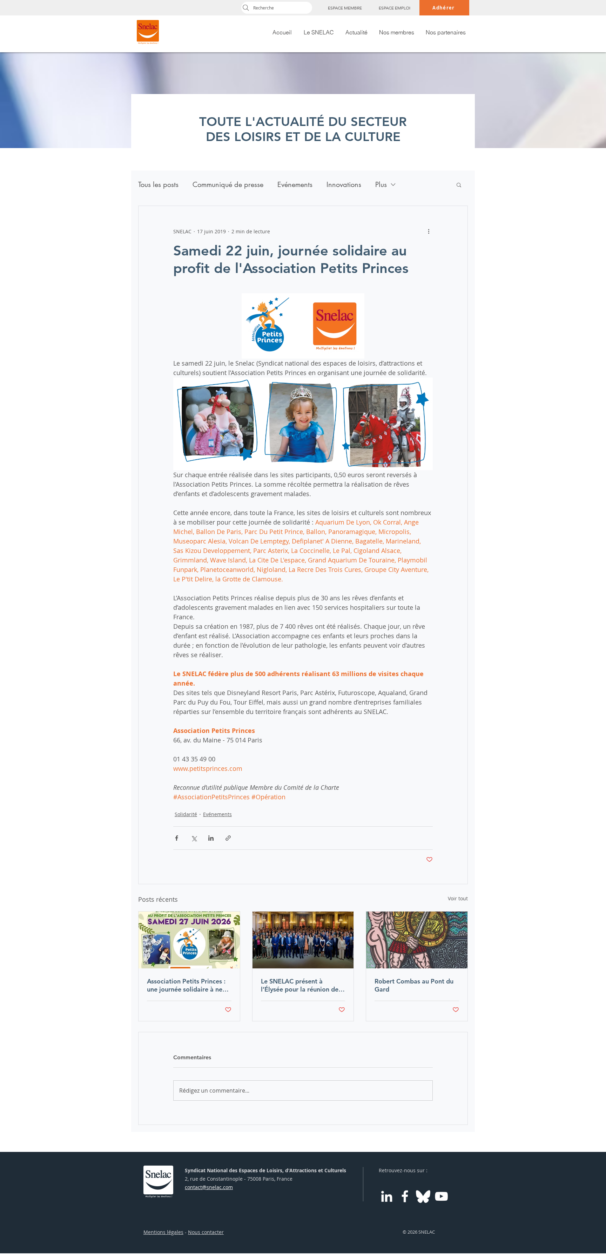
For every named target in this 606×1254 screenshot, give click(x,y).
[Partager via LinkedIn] (211, 838)
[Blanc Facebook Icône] (405, 1196)
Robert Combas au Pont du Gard (414, 985)
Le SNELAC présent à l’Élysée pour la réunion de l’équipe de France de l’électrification (299, 985)
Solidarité (186, 814)
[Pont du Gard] (416, 940)
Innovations (343, 184)
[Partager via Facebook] (176, 838)
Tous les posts (158, 184)
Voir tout (458, 898)
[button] (459, 184)
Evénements (294, 184)
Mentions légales (163, 1232)
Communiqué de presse (228, 184)
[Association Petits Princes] (189, 940)
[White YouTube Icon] (441, 1196)
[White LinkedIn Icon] (387, 1196)
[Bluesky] (423, 1196)
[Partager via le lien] (228, 838)
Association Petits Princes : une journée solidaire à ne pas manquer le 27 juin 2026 (189, 985)
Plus (381, 184)
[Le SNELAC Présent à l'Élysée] (303, 940)
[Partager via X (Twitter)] (193, 838)
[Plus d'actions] (428, 231)
